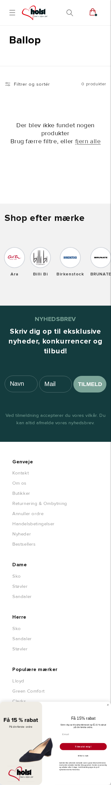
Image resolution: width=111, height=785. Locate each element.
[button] (12, 12)
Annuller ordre (27, 513)
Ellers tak (83, 756)
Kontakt (20, 473)
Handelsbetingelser (33, 524)
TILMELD (90, 384)
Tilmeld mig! (83, 746)
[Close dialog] (107, 705)
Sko (16, 576)
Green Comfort (28, 691)
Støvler (19, 586)
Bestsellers (24, 544)
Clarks (19, 701)
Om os (19, 483)
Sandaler (22, 596)
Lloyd (18, 681)
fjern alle (88, 141)
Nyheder (21, 534)
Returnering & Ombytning (39, 503)
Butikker (21, 493)
